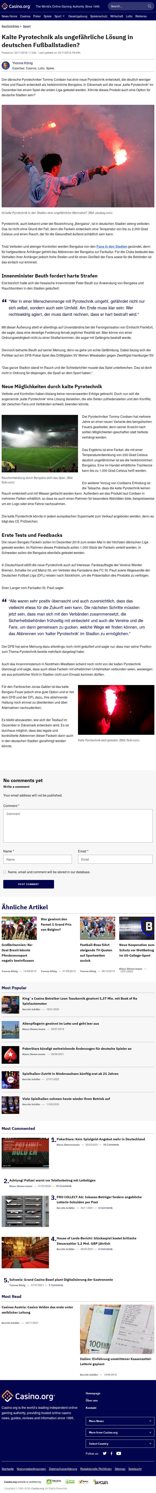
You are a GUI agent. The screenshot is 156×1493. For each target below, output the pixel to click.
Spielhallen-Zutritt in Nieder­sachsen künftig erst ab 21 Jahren (70, 1074)
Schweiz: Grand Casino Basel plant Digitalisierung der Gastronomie (61, 1280)
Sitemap (120, 1469)
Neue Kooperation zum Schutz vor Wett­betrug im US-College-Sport (136, 950)
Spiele (48, 16)
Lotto (129, 16)
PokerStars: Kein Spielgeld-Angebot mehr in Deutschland (101, 1139)
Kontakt (91, 1408)
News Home (9, 16)
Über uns (92, 1400)
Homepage (93, 1393)
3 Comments (56, 1285)
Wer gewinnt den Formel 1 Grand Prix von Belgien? (56, 924)
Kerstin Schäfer (31, 1009)
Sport (57, 16)
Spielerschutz (98, 16)
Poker (37, 16)
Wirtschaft (116, 16)
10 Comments (64, 1186)
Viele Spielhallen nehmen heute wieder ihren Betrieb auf (66, 1099)
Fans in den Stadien (111, 246)
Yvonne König (22, 63)
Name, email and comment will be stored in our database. (49, 872)
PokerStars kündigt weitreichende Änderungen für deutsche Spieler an (77, 1049)
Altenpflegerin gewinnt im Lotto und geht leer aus (60, 1023)
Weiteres (141, 16)
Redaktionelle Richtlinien (96, 1469)
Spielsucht (135, 1469)
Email (83, 851)
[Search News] (149, 6)
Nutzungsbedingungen (31, 1469)
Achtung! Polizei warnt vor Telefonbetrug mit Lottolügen (52, 1180)
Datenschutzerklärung (63, 1469)
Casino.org (37, 1488)
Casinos (25, 16)
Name (8, 851)
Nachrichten (10, 26)
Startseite (8, 1469)
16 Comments (111, 1144)
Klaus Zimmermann (130, 968)
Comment (11, 805)
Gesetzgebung (77, 16)
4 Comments (105, 1207)
